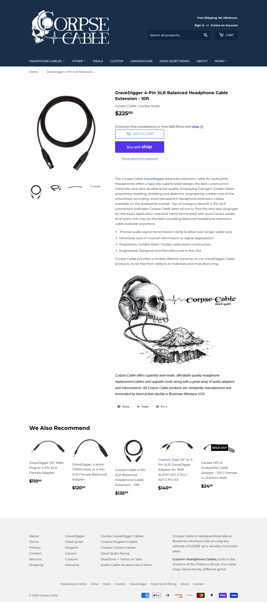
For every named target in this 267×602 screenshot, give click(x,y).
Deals (98, 61)
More (219, 61)
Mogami (71, 547)
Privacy (35, 547)
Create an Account (224, 25)
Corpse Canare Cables (118, 547)
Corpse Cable (48, 595)
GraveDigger (141, 61)
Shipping (36, 565)
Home (33, 71)
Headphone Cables (46, 61)
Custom (116, 61)
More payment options (140, 158)
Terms (34, 542)
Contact (35, 553)
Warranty (72, 565)
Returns (35, 559)
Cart (229, 35)
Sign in (199, 25)
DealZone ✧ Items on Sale (121, 559)
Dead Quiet (74, 542)
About (202, 61)
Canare (70, 553)
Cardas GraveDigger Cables (122, 536)
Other (77, 61)
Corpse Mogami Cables (119, 542)
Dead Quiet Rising (175, 61)
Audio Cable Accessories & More (126, 565)
